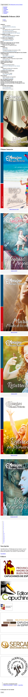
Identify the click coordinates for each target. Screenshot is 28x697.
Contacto (5, 13)
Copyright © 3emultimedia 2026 (10, 683)
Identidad (5, 7)
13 (3, 537)
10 (3, 533)
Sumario (5, 8)
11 (3, 534)
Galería (4, 10)
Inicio (4, 19)
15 (3, 539)
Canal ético (20, 685)
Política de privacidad (8, 685)
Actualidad (5, 9)
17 (3, 542)
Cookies (15, 685)
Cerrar (2, 692)
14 (3, 538)
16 (3, 540)
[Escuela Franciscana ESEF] (6, 611)
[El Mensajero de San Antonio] (15, 4)
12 (3, 535)
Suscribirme (5, 11)
